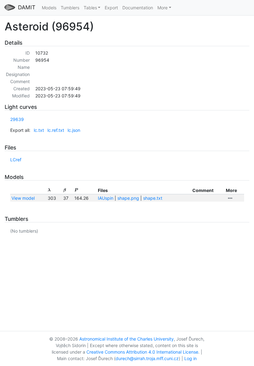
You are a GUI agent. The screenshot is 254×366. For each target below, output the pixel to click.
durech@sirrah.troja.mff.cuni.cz (147, 358)
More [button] (162, 7)
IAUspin (105, 198)
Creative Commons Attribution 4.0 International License (142, 352)
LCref (15, 159)
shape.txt (152, 198)
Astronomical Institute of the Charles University (126, 338)
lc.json (74, 130)
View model (23, 198)
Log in (190, 358)
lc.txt (39, 130)
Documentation (137, 7)
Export (111, 7)
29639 (17, 119)
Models (49, 7)
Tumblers (70, 7)
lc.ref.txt (55, 130)
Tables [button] (90, 7)
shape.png (128, 198)
